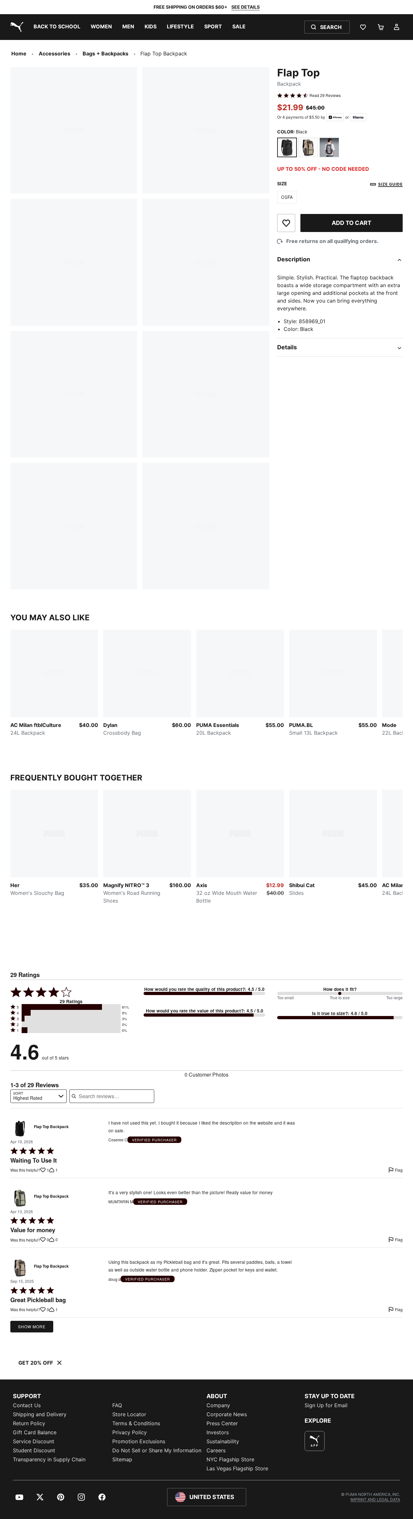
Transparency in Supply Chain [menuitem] (49, 1459)
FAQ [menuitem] (117, 1405)
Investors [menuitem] (217, 1432)
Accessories (54, 53)
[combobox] (38, 1096)
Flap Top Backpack (51, 1126)
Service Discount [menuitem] (33, 1441)
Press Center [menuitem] (222, 1423)
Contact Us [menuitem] (27, 1405)
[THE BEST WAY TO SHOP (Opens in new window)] (315, 1441)
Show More (31, 1326)
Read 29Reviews (325, 95)
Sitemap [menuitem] (122, 1459)
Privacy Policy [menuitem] (129, 1432)
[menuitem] (57, 27)
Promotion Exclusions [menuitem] (138, 1441)
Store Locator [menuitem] (129, 1414)
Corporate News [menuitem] (226, 1414)
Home (18, 53)
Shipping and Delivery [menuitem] (39, 1414)
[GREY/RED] (329, 148)
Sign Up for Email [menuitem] (326, 1405)
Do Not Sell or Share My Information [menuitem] (156, 1450)
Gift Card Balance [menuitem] (34, 1432)
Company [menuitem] (218, 1405)
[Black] (287, 148)
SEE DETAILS (245, 7)
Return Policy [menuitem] (29, 1423)
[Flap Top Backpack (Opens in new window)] (20, 1128)
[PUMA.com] (15, 27)
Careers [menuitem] (216, 1450)
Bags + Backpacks (105, 53)
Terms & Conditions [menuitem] (136, 1423)
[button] (71, 1007)
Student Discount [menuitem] (34, 1450)
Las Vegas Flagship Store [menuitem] (237, 1468)
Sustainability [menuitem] (222, 1441)
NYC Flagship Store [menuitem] (230, 1459)
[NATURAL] (308, 148)
